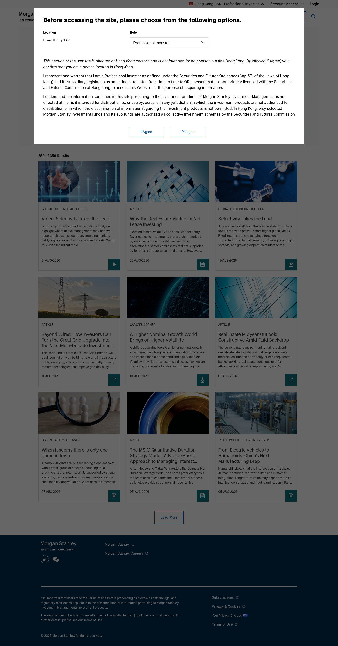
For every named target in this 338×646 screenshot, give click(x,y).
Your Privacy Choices (227, 615)
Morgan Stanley (117, 544)
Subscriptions (223, 597)
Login (314, 4)
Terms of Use (222, 624)
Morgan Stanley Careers (124, 553)
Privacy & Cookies (226, 606)
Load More (169, 517)
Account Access (284, 4)
